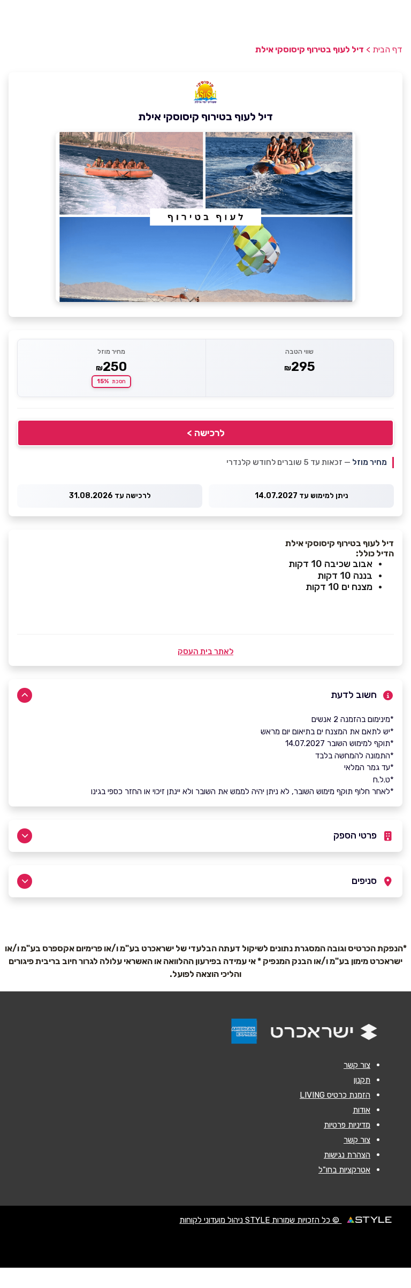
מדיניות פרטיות (347, 1125)
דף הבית (387, 49)
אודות (361, 1110)
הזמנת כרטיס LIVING (335, 1095)
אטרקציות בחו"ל (344, 1170)
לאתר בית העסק (205, 651)
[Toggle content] (24, 695)
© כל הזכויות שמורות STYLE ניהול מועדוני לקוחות (260, 1220)
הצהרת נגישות (347, 1155)
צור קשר (357, 1065)
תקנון (362, 1080)
